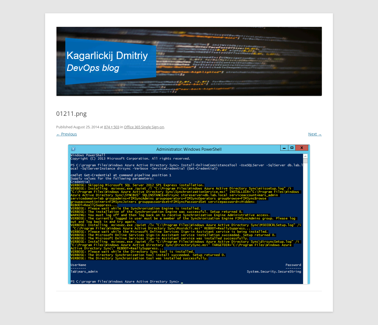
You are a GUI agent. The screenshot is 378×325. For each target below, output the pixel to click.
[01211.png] (189, 214)
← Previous (66, 134)
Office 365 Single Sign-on (144, 126)
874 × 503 (111, 126)
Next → (315, 134)
